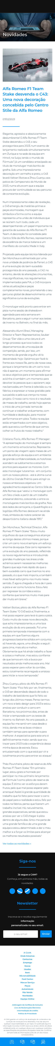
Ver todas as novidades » (17, 843)
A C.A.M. (27, 952)
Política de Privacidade (27, 1014)
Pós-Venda (27, 992)
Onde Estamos (27, 956)
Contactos (27, 959)
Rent (27, 972)
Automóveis (27, 989)
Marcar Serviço (27, 982)
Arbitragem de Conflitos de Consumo (27, 1005)
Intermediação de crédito (27, 1011)
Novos (27, 966)
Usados (27, 969)
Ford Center (27, 979)
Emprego (27, 962)
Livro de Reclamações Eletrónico (27, 1008)
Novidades (27, 995)
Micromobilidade (27, 976)
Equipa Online (27, 999)
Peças (27, 986)
